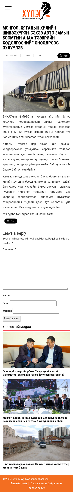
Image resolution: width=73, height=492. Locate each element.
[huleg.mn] (36, 10)
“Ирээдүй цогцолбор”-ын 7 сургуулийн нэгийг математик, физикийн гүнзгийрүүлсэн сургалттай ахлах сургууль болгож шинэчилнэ (33, 375)
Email (6, 303)
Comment (9, 249)
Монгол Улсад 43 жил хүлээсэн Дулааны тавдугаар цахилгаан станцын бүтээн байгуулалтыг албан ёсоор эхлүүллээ (35, 421)
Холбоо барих (37, 487)
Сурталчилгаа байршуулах (46, 483)
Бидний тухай (19, 483)
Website (7, 310)
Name (6, 295)
